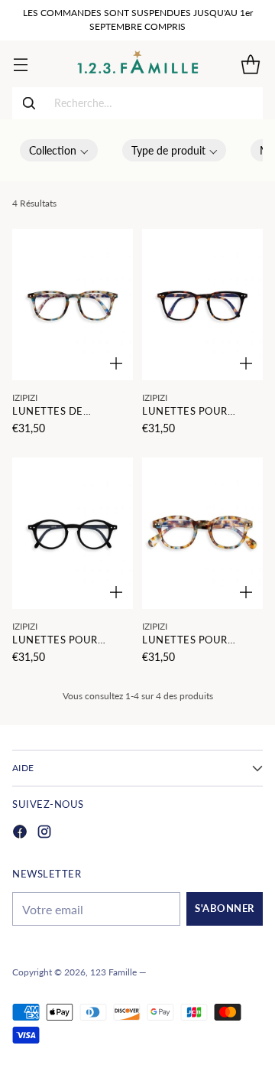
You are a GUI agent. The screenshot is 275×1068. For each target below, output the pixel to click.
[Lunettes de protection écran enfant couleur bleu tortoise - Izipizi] (72, 304)
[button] (58, 150)
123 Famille (113, 972)
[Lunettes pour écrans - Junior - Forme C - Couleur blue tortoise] (202, 533)
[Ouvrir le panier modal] (250, 64)
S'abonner (224, 908)
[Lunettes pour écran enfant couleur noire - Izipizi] (72, 533)
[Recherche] (29, 103)
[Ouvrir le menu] (20, 64)
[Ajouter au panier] (116, 363)
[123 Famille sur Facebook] (20, 833)
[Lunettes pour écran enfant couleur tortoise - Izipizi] (202, 304)
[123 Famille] (138, 64)
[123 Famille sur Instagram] (44, 833)
